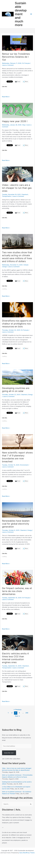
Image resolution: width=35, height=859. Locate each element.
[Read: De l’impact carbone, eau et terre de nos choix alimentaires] (17, 577)
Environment (24, 465)
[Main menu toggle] (31, 14)
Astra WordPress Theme (27, 852)
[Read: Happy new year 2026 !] (17, 110)
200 (26, 713)
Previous (17, 709)
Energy (30, 394)
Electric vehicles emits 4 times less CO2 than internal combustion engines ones (15, 658)
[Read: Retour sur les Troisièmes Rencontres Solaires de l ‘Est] (17, 43)
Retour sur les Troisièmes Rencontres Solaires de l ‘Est (16, 56)
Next (17, 716)
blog (23, 125)
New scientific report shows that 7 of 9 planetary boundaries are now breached (17, 457)
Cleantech (25, 194)
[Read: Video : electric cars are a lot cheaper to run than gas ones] (17, 174)
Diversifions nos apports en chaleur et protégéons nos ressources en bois (17, 323)
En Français (26, 63)
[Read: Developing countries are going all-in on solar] (17, 377)
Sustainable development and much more (21, 14)
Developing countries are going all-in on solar (15, 389)
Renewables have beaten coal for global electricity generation (16, 523)
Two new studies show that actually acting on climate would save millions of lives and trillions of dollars (17, 257)
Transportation (6, 196)
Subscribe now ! (9, 753)
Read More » (6, 97)
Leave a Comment (8, 65)
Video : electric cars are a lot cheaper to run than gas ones (17, 188)
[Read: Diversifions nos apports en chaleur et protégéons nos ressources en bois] (17, 309)
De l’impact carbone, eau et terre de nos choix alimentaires (17, 591)
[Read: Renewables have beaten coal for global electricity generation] (17, 510)
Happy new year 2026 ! (14, 121)
